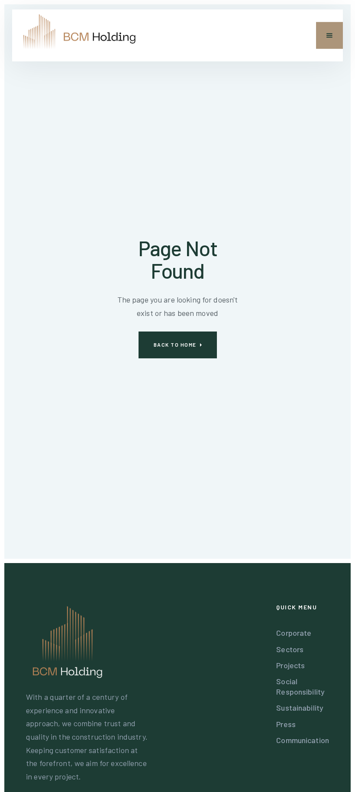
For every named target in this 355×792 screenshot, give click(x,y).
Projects (290, 665)
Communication (302, 740)
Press (286, 724)
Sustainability (299, 707)
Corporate (293, 632)
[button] (329, 35)
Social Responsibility (300, 686)
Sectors (289, 649)
